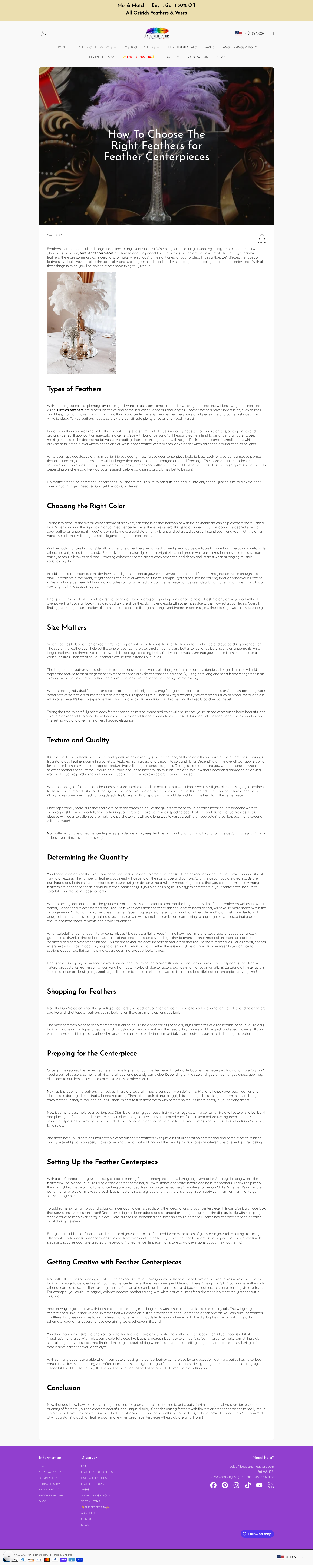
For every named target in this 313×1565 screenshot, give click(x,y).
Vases (85, 1489)
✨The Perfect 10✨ (95, 1507)
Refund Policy (49, 1477)
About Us (88, 1513)
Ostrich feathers (70, 410)
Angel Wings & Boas (95, 1495)
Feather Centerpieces (94, 47)
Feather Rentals (93, 1483)
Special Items (99, 57)
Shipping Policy (50, 1471)
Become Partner (51, 1495)
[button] (255, 33)
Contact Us (89, 1519)
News (85, 1525)
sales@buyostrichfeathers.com (252, 1466)
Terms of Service (51, 1483)
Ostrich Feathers (140, 47)
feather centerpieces (97, 253)
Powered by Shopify (60, 1554)
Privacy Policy (49, 1489)
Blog (42, 1501)
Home (85, 1466)
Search (44, 1466)
